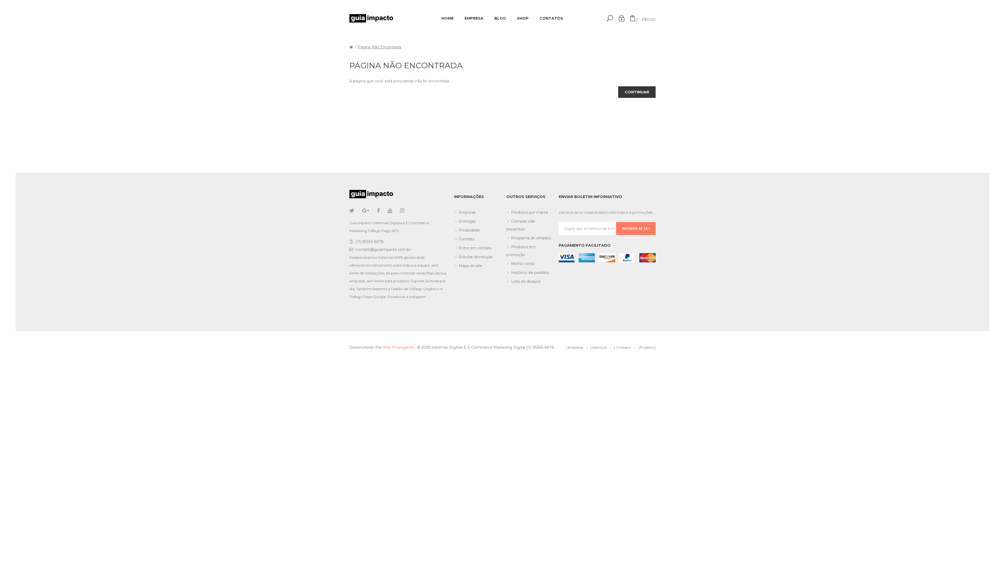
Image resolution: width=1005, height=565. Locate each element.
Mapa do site (470, 265)
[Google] (365, 210)
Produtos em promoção (520, 251)
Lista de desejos (525, 281)
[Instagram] (402, 210)
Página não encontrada (379, 47)
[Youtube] (390, 210)
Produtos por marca (529, 212)
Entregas (467, 221)
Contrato (467, 239)
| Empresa (574, 347)
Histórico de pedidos (530, 272)
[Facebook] (378, 210)
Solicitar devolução (476, 257)
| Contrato (622, 347)
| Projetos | (647, 347)
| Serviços (598, 347)
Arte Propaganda (399, 347)
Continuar (637, 92)
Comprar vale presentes (520, 225)
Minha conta (522, 263)
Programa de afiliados (531, 238)
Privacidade (469, 230)
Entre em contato (475, 248)
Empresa (467, 212)
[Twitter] (351, 210)
